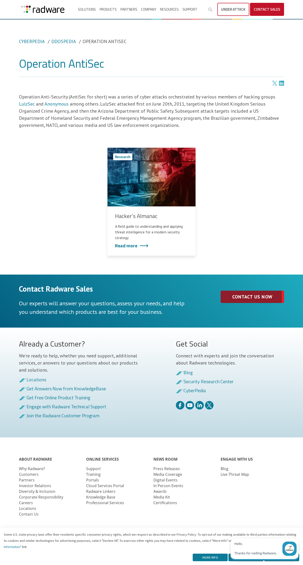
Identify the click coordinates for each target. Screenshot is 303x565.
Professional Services (105, 502)
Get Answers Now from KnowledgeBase (66, 388)
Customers (29, 474)
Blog (188, 372)
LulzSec (27, 104)
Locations (36, 380)
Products (108, 9)
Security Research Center (208, 381)
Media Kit (161, 497)
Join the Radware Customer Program (63, 415)
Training (93, 474)
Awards (160, 491)
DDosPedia (63, 41)
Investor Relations (35, 485)
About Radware (35, 459)
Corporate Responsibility (41, 497)
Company (148, 9)
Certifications (165, 502)
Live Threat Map (235, 474)
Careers (26, 502)
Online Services (102, 459)
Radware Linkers (101, 491)
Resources (169, 9)
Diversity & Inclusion (37, 491)
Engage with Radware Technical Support (66, 406)
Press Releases (166, 468)
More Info (210, 557)
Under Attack (233, 9)
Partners (128, 9)
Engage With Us (237, 459)
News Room (165, 459)
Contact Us (29, 514)
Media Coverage (167, 474)
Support (190, 9)
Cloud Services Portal (105, 485)
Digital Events (165, 480)
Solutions (87, 9)
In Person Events (168, 485)
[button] (210, 10)
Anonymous (57, 104)
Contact (267, 9)
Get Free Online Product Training (58, 397)
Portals (92, 480)
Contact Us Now (252, 297)
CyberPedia (32, 41)
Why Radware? (32, 468)
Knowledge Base (100, 497)
